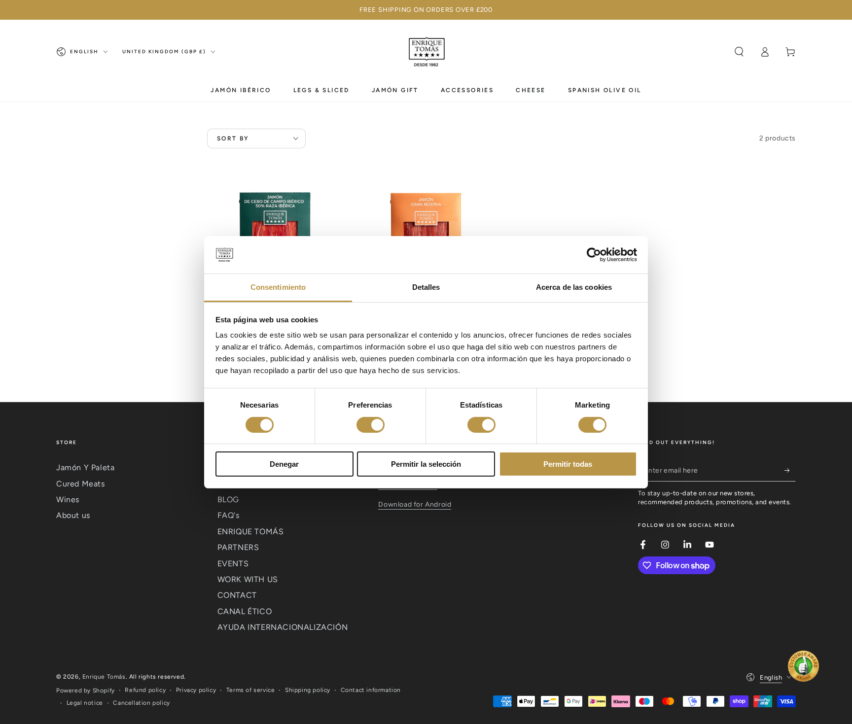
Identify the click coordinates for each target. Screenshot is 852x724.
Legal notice (85, 702)
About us (73, 515)
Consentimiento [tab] (278, 287)
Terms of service (250, 690)
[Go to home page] (426, 52)
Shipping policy (307, 690)
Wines (67, 499)
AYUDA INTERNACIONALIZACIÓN (282, 627)
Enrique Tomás (104, 676)
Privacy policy (196, 690)
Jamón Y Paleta (85, 467)
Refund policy (145, 690)
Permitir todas (567, 464)
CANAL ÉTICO (244, 611)
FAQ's (228, 515)
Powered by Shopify (85, 690)
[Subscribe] (790, 470)
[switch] (370, 425)
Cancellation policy (141, 702)
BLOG (228, 499)
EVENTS (233, 563)
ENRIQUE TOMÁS (250, 531)
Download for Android (414, 504)
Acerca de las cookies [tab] (574, 287)
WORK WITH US (247, 579)
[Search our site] (739, 52)
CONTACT (237, 595)
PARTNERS (238, 547)
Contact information (371, 690)
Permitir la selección (426, 464)
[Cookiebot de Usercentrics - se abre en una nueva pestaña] (594, 254)
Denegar (284, 464)
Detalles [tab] (426, 287)
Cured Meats (80, 483)
